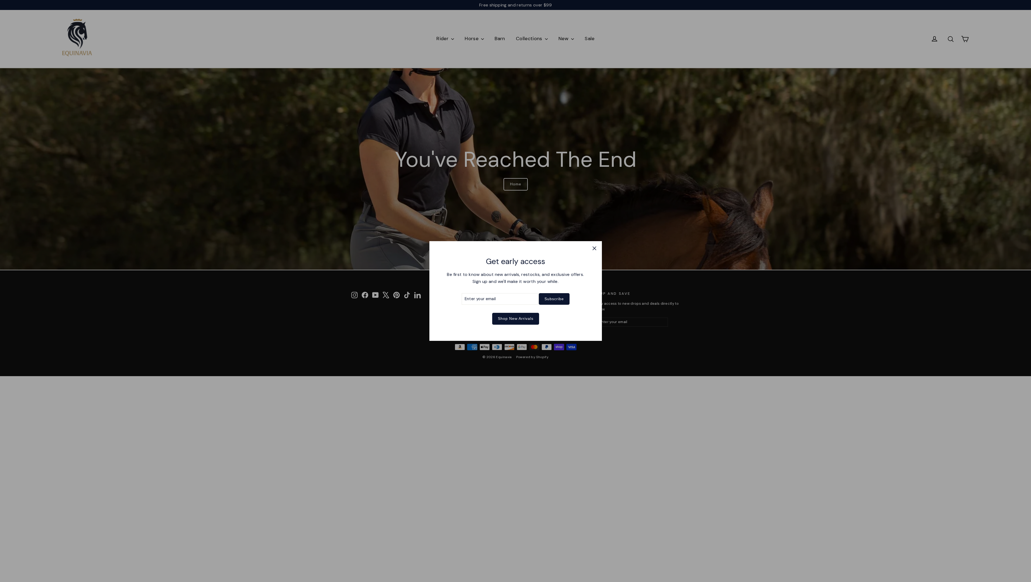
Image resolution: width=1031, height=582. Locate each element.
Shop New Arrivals (515, 318)
